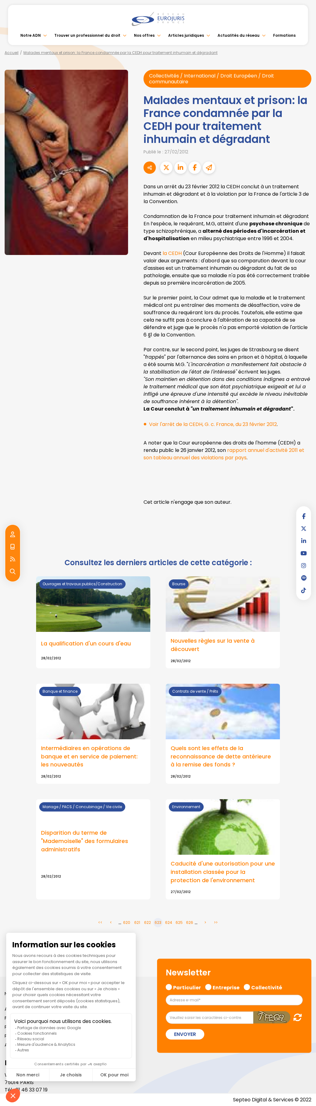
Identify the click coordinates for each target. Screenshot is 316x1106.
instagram (304, 565)
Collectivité (266, 986)
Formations (284, 35)
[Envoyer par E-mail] (209, 167)
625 (179, 922)
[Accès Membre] (13, 535)
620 (126, 922)
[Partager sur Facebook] (195, 167)
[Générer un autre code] (296, 1017)
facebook (304, 516)
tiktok (304, 590)
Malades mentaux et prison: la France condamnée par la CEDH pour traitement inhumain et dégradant (120, 52)
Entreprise (226, 986)
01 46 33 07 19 (31, 1089)
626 (189, 922)
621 (137, 922)
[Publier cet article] (166, 167)
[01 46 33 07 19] (13, 547)
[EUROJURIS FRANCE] (158, 19)
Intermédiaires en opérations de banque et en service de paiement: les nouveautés (89, 756)
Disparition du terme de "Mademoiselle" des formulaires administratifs (84, 841)
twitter (304, 528)
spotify (304, 578)
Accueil (12, 52)
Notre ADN (30, 35)
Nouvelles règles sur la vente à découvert (213, 645)
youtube (304, 553)
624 (168, 922)
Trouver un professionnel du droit (87, 35)
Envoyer (185, 1034)
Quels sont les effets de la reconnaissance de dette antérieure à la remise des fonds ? (221, 756)
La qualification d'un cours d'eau (86, 643)
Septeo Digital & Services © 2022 (272, 1099)
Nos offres (144, 35)
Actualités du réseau (239, 35)
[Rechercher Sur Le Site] (13, 572)
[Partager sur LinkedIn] (180, 167)
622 (147, 922)
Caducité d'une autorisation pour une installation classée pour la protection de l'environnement (223, 872)
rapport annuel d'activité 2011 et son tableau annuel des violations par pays (223, 454)
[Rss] (13, 559)
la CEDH (172, 253)
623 (158, 922)
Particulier (187, 986)
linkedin (304, 541)
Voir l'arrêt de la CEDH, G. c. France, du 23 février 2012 (213, 424)
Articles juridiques (186, 35)
